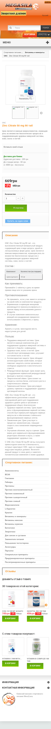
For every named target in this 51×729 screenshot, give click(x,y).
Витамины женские (14, 520)
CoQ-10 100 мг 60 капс (12, 611)
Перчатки (9, 551)
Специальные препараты (16, 554)
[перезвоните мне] (9, 13)
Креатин (8, 513)
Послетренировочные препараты (20, 562)
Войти (47, 2)
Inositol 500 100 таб (36, 611)
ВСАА (7, 474)
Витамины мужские (14, 524)
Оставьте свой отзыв (13, 147)
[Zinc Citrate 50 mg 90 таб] (18, 112)
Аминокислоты (12, 471)
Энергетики (10, 532)
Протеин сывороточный (16, 497)
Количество (10, 194)
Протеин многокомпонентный (18, 490)
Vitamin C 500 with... (12, 659)
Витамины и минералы (15, 516)
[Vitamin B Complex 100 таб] (38, 646)
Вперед (41, 112)
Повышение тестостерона (16, 543)
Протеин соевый (12, 501)
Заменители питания (14, 539)
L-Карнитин (10, 509)
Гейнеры (9, 482)
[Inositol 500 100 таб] (38, 599)
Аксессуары (10, 547)
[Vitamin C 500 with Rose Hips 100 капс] (13, 646)
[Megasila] (22, 6)
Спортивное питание (12, 52)
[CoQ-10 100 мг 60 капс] (13, 599)
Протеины (9, 486)
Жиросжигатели (12, 505)
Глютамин (9, 478)
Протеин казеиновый (14, 494)
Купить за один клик (17, 221)
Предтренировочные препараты (20, 558)
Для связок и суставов (15, 535)
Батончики (10, 528)
